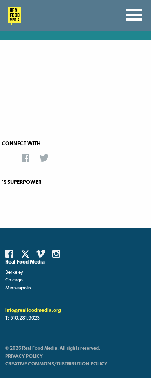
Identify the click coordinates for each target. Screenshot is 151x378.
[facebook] (11, 254)
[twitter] (27, 254)
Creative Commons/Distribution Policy (56, 363)
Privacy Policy (24, 356)
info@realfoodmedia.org (33, 310)
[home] (12, 16)
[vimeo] (41, 254)
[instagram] (58, 254)
